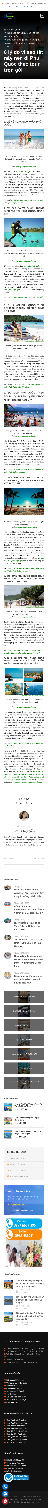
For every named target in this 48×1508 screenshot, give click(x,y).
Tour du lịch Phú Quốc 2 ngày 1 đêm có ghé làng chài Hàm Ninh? (30, 1300)
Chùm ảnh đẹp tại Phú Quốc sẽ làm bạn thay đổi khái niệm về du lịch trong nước (30, 1283)
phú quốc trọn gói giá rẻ (19, 39)
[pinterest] (24, 7)
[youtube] (34, 7)
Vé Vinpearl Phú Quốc (15, 1391)
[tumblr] (27, 7)
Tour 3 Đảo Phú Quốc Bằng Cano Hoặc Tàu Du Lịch (29, 1132)
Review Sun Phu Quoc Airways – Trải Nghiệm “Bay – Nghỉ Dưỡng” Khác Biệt (29, 893)
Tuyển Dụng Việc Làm (15, 1463)
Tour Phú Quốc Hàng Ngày (17, 1423)
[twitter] (31, 7)
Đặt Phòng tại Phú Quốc (24, 1025)
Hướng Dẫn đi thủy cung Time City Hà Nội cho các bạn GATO (27, 926)
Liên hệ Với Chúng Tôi (15, 1460)
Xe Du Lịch (11, 1394)
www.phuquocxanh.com (26, 167)
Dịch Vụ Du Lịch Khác (24, 1040)
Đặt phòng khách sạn (15, 1380)
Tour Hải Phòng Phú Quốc (17, 1431)
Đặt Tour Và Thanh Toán (16, 1466)
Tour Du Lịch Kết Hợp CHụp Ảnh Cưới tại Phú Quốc (24, 1083)
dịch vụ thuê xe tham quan (20, 774)
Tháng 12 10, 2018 (25, 1322)
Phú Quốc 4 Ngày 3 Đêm (17, 1440)
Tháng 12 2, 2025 (21, 886)
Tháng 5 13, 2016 (25, 1289)
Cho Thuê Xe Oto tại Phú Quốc (24, 1011)
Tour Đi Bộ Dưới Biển (24, 1068)
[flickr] (16, 7)
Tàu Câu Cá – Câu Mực (16, 1400)
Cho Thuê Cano (12, 1402)
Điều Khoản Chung (14, 1471)
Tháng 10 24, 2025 (21, 903)
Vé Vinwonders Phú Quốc (16, 1383)
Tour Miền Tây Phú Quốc (17, 1442)
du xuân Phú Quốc (24, 172)
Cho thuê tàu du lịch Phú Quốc (24, 997)
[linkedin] (20, 7)
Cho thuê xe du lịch (14, 1388)
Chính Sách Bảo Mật (14, 1468)
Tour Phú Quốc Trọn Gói (16, 1420)
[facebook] (13, 7)
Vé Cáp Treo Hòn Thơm (16, 1397)
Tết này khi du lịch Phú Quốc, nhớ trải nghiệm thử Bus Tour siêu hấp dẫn (30, 1316)
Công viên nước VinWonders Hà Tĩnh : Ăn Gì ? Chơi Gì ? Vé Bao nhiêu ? (29, 909)
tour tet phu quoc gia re (27, 43)
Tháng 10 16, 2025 (21, 920)
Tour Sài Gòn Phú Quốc (16, 1434)
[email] (9, 7)
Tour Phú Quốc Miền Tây (17, 1428)
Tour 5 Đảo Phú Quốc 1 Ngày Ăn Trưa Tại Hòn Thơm (28, 1105)
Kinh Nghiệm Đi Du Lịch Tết (21, 33)
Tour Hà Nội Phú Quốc (16, 1426)
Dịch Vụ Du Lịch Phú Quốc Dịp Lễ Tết (24, 1054)
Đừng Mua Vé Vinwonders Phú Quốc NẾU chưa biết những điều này (28, 979)
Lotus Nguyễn (14, 29)
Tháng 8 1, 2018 (25, 1306)
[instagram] (38, 7)
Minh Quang (23, 1292)
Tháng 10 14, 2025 (21, 973)
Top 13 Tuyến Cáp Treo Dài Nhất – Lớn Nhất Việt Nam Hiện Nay (28, 942)
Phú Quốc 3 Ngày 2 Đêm (17, 1437)
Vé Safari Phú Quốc (14, 1386)
